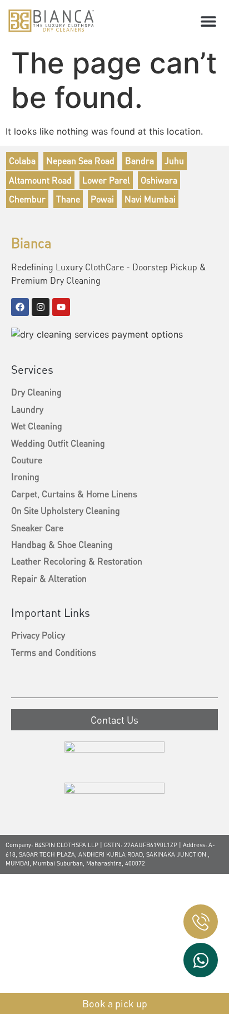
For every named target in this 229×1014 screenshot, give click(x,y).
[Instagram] (40, 307)
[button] (208, 20)
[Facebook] (20, 307)
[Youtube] (61, 307)
